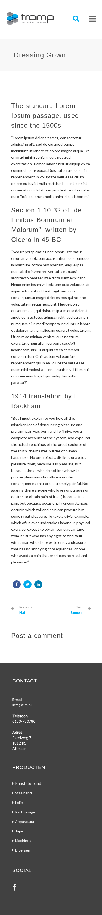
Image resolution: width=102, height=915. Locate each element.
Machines (23, 840)
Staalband (23, 793)
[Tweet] (27, 584)
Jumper (76, 610)
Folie (19, 802)
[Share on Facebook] (17, 584)
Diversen (22, 850)
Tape (19, 831)
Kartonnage (25, 812)
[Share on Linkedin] (38, 584)
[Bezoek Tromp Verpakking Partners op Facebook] (14, 888)
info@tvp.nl (22, 705)
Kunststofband (28, 783)
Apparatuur (25, 821)
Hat (25, 610)
